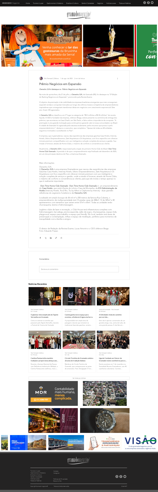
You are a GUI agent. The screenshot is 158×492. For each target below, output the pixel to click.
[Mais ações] (117, 78)
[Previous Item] (4, 45)
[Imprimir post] (61, 238)
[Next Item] (153, 45)
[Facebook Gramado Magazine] (148, 2)
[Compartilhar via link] (56, 238)
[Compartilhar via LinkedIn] (51, 238)
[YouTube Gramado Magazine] (152, 2)
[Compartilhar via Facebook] (40, 238)
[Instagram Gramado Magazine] (144, 2)
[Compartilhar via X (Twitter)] (45, 238)
